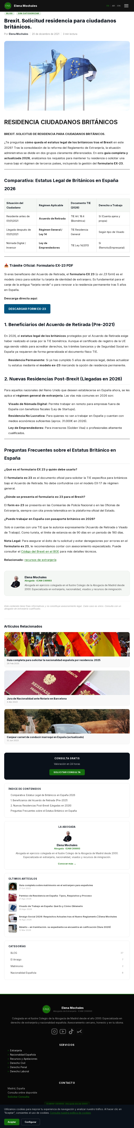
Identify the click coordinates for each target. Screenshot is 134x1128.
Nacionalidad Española (67, 972)
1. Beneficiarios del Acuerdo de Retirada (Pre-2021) (39, 800)
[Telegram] (79, 1031)
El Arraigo (67, 959)
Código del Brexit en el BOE (40, 551)
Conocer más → (67, 863)
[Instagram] (54, 1031)
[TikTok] (71, 1031)
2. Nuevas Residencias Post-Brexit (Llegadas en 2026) (41, 805)
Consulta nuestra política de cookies (70, 1112)
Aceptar (12, 1122)
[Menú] (126, 5)
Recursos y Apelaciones (23, 1058)
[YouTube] (62, 1031)
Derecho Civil (17, 1063)
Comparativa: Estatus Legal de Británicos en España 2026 (43, 795)
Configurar (30, 1122)
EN (118, 6)
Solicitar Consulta (67, 772)
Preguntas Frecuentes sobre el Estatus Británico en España (44, 810)
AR (113, 6)
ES (108, 6)
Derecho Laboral (19, 1071)
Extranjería (16, 1050)
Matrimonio (67, 966)
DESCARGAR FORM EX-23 (27, 309)
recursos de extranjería (40, 560)
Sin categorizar (28, 13)
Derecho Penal (18, 1067)
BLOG (9, 13)
